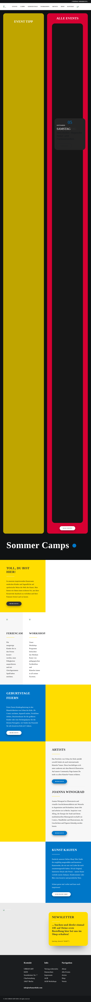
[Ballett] (68, 622)
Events (14, 6)
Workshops (45, 6)
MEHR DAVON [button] (14, 603)
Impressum (48, 975)
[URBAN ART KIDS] (4, 6)
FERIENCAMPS (16, 633)
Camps (22, 6)
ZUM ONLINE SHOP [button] (61, 894)
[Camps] (44, 545)
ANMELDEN (64, 146)
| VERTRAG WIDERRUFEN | (80, 1)
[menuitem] (15, 6)
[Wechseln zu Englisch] (77, 6)
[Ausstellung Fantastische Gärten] (22, 273)
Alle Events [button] (67, 528)
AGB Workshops (50, 981)
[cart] (89, 6)
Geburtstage (33, 6)
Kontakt (70, 6)
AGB (46, 978)
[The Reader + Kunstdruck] (23, 872)
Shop (63, 6)
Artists (55, 6)
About (64, 969)
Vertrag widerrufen (51, 969)
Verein (64, 981)
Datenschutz (48, 972)
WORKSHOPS (38, 633)
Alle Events (67, 18)
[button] (84, 6)
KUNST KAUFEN (64, 850)
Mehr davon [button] (59, 781)
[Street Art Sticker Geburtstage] (68, 713)
